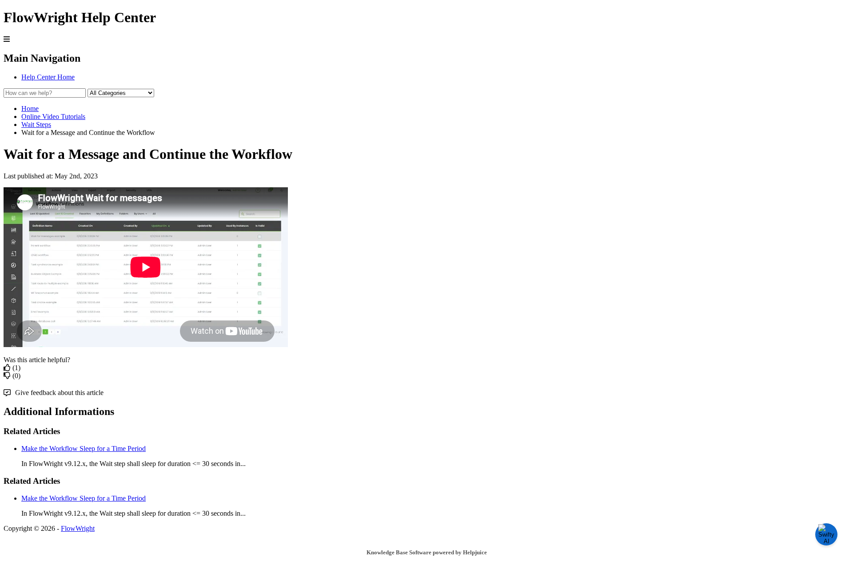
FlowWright (78, 528)
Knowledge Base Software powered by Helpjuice (427, 552)
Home (30, 108)
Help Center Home (48, 77)
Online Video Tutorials (53, 116)
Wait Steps (36, 124)
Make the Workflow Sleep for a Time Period (83, 448)
